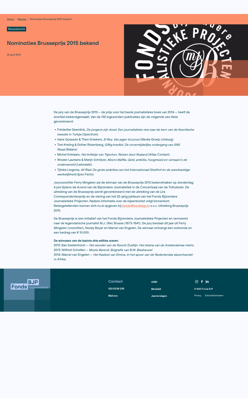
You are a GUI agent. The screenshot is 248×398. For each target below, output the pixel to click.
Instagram (196, 281)
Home (10, 19)
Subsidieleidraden (214, 295)
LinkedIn (207, 281)
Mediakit (156, 289)
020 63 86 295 (116, 288)
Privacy (197, 295)
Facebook (202, 281)
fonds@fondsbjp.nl (136, 206)
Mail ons (113, 295)
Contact (115, 281)
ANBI (154, 282)
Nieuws (22, 19)
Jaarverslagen (159, 296)
